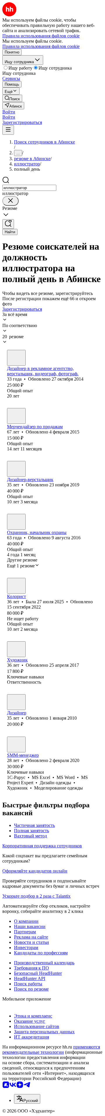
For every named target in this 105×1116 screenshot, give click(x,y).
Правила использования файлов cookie (41, 46)
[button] (8, 111)
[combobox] (29, 188)
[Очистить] (10, 201)
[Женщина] (16, 586)
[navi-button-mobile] (8, 130)
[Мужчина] (16, 358)
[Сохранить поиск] (8, 224)
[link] (12, 98)
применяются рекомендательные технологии (51, 1049)
